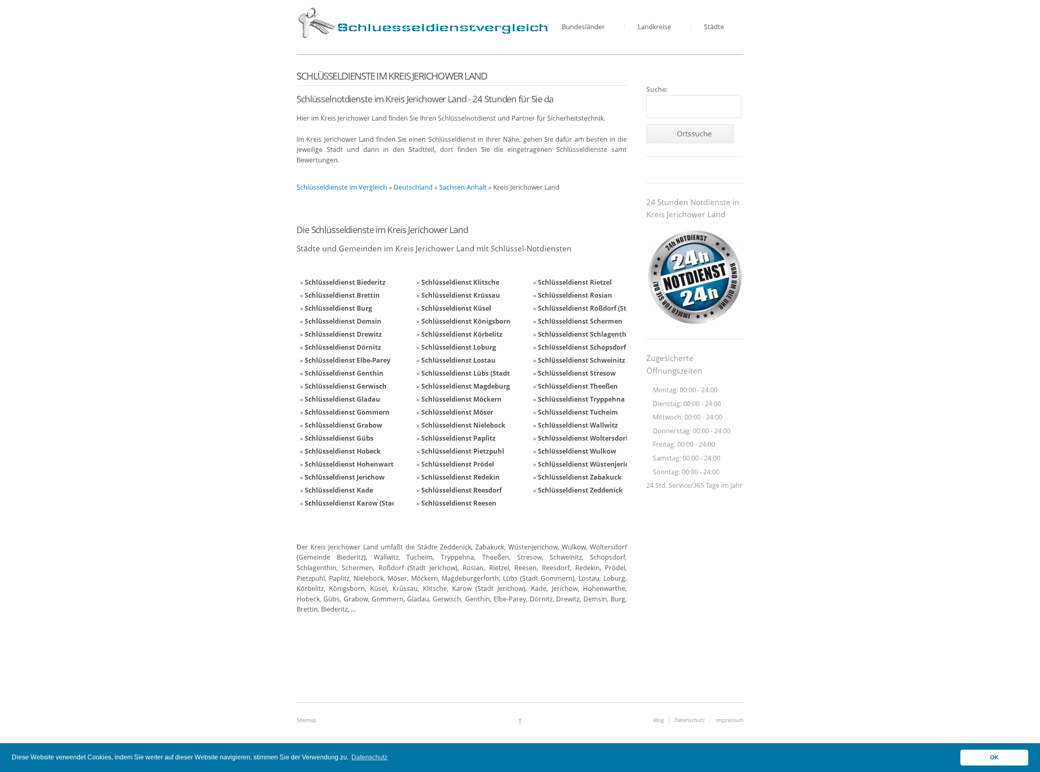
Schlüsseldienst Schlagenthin (585, 334)
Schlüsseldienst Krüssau (460, 295)
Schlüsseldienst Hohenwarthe (353, 464)
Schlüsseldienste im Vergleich (342, 187)
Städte (714, 26)
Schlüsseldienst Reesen (458, 503)
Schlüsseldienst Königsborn (466, 321)
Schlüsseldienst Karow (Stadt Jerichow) (368, 503)
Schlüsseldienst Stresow (577, 373)
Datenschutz (689, 720)
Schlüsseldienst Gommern (347, 412)
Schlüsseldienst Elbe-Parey (347, 360)
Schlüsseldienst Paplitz (458, 438)
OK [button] (994, 757)
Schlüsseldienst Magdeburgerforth (477, 386)
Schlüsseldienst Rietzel (575, 282)
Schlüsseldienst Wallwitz (578, 425)
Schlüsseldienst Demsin (343, 321)
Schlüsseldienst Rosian (575, 295)
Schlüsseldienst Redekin (460, 477)
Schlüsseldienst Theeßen (578, 386)
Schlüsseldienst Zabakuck (580, 477)
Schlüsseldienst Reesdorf (461, 490)
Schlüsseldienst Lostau (458, 360)
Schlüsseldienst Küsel (456, 308)
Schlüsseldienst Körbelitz (462, 334)
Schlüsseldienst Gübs (339, 438)
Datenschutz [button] (369, 757)
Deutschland (413, 187)
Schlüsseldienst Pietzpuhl (462, 451)
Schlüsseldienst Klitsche (460, 282)
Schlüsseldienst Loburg (458, 347)
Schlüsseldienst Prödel (457, 464)
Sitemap (306, 720)
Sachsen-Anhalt (463, 187)
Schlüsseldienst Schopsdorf (582, 347)
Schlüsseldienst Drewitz (343, 334)
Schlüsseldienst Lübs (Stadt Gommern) (483, 373)
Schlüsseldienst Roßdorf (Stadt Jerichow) (603, 308)
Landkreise (654, 26)
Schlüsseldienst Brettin (342, 295)
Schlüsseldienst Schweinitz (581, 360)
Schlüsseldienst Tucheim (578, 412)
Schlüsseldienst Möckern (461, 399)
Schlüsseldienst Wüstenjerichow (590, 464)
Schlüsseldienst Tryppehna (581, 399)
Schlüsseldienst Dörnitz (343, 347)
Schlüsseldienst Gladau (342, 399)
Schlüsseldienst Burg (338, 308)
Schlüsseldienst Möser (457, 412)
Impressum (729, 720)
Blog (658, 720)
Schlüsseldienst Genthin (344, 373)
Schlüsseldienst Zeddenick (580, 490)
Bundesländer (583, 26)
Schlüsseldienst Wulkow (577, 451)
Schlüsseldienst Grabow (343, 425)
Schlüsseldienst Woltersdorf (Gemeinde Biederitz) (617, 438)
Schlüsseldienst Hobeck (343, 451)
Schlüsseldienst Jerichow (345, 477)
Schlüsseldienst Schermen (580, 321)
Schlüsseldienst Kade (339, 490)
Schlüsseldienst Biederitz (345, 282)
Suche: (657, 89)
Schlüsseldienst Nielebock (463, 425)
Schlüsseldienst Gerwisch (346, 386)
